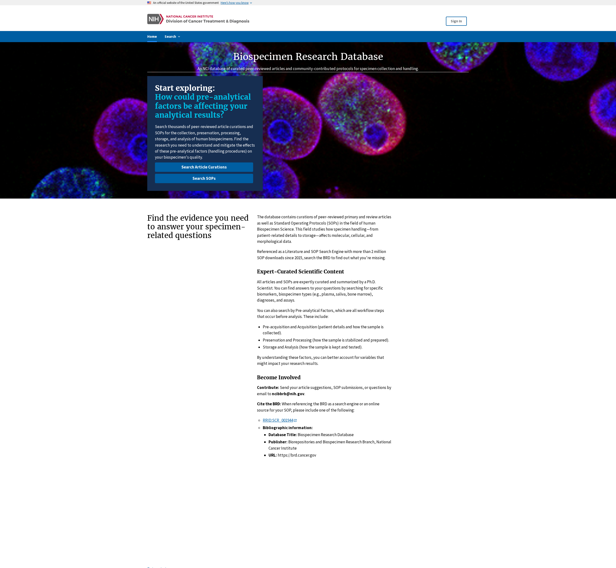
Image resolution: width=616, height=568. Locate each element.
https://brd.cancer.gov (297, 455)
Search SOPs (204, 178)
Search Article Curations (204, 167)
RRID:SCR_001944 (278, 420)
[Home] (243, 19)
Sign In (456, 21)
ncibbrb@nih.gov (288, 393)
